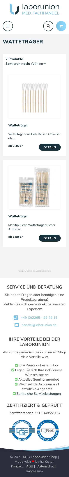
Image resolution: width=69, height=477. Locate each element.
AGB (29, 466)
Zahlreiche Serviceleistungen (39, 393)
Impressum (34, 471)
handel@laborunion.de (39, 325)
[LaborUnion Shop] (34, 9)
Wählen (37, 63)
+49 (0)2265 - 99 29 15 (39, 317)
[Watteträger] (34, 97)
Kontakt (17, 466)
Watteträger (18, 125)
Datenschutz (46, 466)
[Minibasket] (61, 26)
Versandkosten (43, 270)
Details (50, 147)
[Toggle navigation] (8, 26)
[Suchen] (48, 26)
